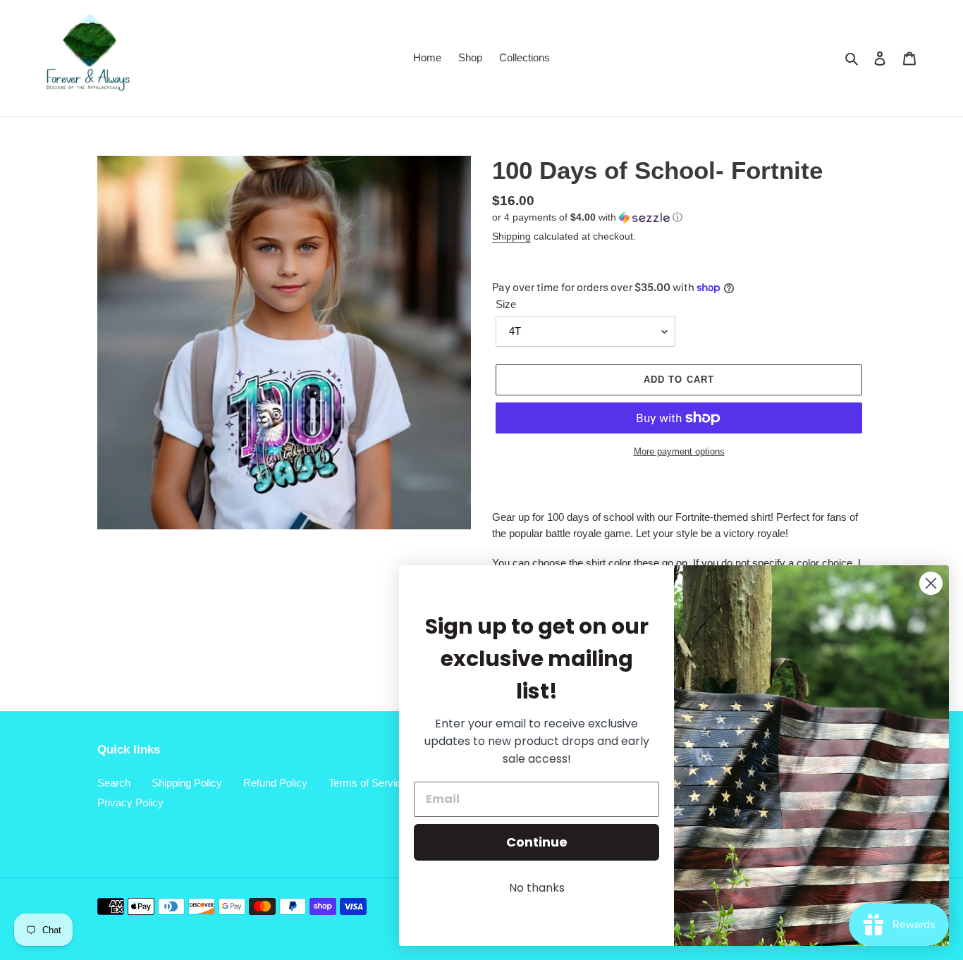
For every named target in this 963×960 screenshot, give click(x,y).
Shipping (511, 236)
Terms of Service (368, 783)
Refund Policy (275, 783)
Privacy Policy (130, 802)
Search (113, 783)
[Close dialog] (931, 583)
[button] (587, 217)
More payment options (679, 451)
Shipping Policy (187, 783)
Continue (537, 842)
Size (506, 304)
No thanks (537, 888)
